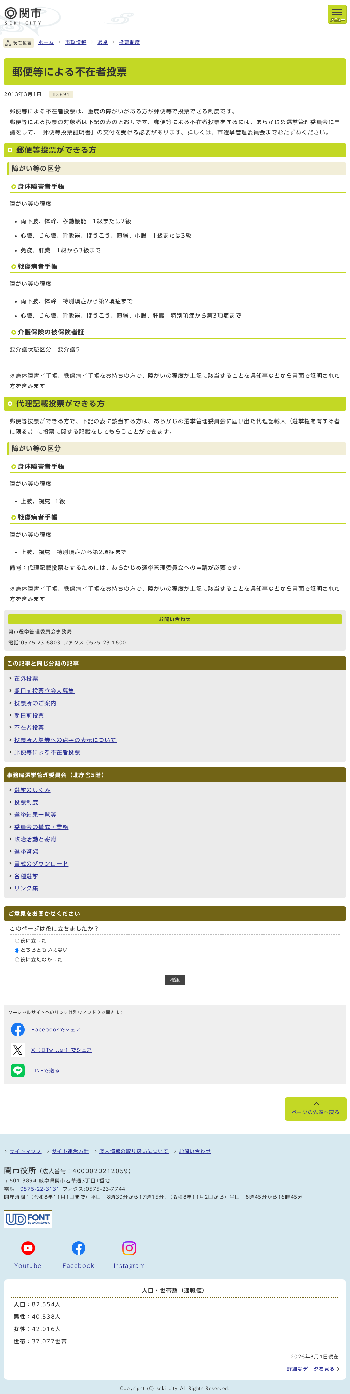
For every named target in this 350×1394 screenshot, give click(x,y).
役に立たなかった (42, 959)
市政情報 (75, 42)
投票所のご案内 (35, 703)
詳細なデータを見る (311, 1369)
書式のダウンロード (41, 864)
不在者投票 (29, 727)
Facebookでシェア (56, 1029)
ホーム (46, 42)
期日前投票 (29, 715)
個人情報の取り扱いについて (134, 1151)
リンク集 (26, 888)
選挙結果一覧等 (35, 814)
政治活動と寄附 (35, 839)
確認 (175, 979)
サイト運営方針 (70, 1151)
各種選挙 (26, 876)
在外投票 (26, 678)
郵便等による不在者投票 (47, 752)
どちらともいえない (44, 950)
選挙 (102, 42)
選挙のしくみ (32, 790)
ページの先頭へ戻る (316, 1112)
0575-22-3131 (40, 1189)
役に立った (34, 940)
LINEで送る (45, 1070)
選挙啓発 (26, 851)
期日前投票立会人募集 (44, 691)
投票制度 (129, 42)
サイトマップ (26, 1151)
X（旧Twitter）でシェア (61, 1050)
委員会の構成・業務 (41, 827)
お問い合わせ (195, 1151)
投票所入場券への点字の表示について (65, 740)
